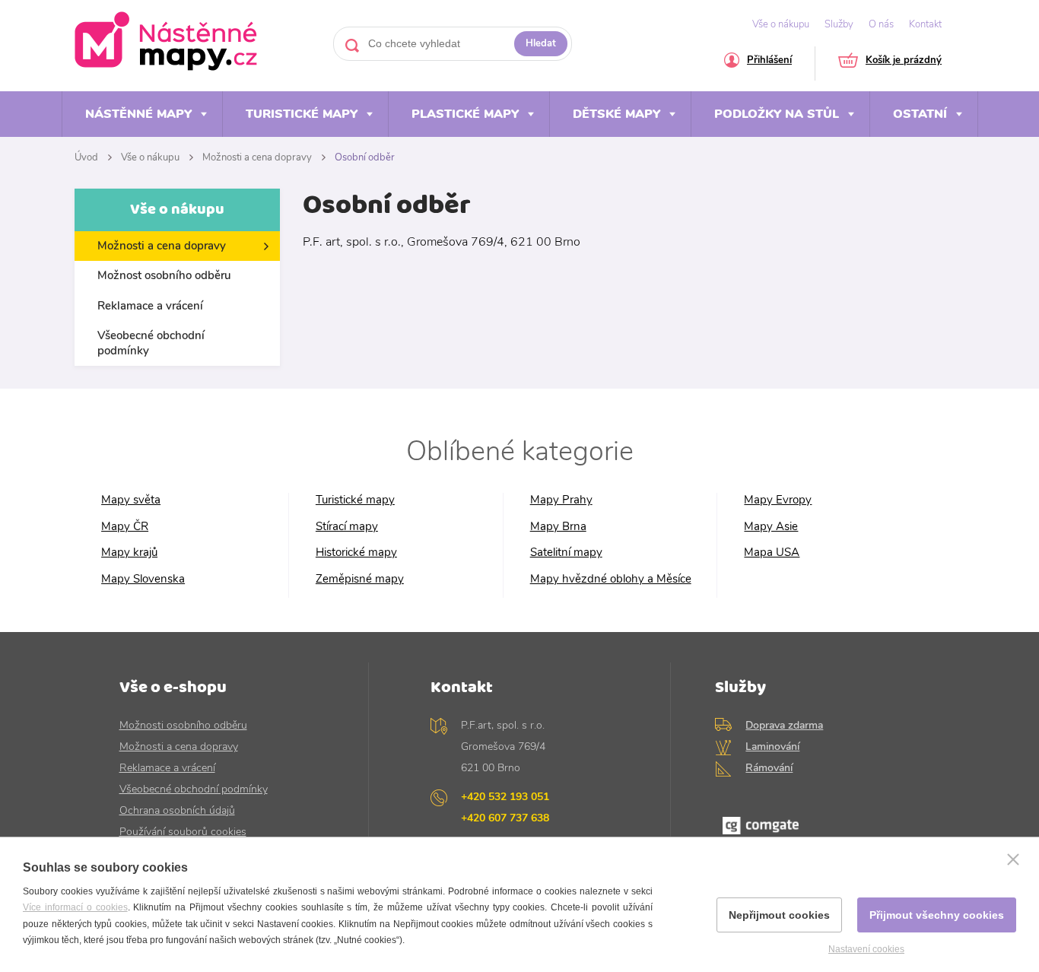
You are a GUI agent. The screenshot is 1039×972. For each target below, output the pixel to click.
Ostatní (920, 114)
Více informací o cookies (75, 907)
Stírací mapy (347, 526)
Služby (839, 24)
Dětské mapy (616, 114)
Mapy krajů (129, 552)
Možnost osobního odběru (164, 275)
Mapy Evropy (778, 500)
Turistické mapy (301, 114)
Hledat (541, 43)
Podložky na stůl (776, 114)
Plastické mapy (465, 114)
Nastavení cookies (866, 949)
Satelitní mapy (566, 552)
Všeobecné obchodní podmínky (151, 343)
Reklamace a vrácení (150, 305)
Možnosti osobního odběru (183, 725)
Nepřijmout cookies (779, 915)
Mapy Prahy (561, 500)
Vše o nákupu (780, 24)
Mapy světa (130, 500)
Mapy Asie (771, 526)
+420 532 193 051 (505, 796)
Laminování (772, 746)
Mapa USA (771, 552)
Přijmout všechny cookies (936, 915)
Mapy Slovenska (143, 579)
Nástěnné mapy (138, 114)
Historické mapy (356, 552)
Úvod (86, 157)
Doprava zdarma (784, 725)
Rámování (769, 768)
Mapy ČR (124, 526)
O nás (881, 24)
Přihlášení (769, 61)
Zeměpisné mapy (360, 579)
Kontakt (925, 24)
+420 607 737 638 (505, 818)
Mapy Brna (558, 526)
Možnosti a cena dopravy (257, 157)
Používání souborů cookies (182, 831)
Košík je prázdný (904, 61)
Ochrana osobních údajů (177, 810)
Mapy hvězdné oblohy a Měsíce (610, 579)
